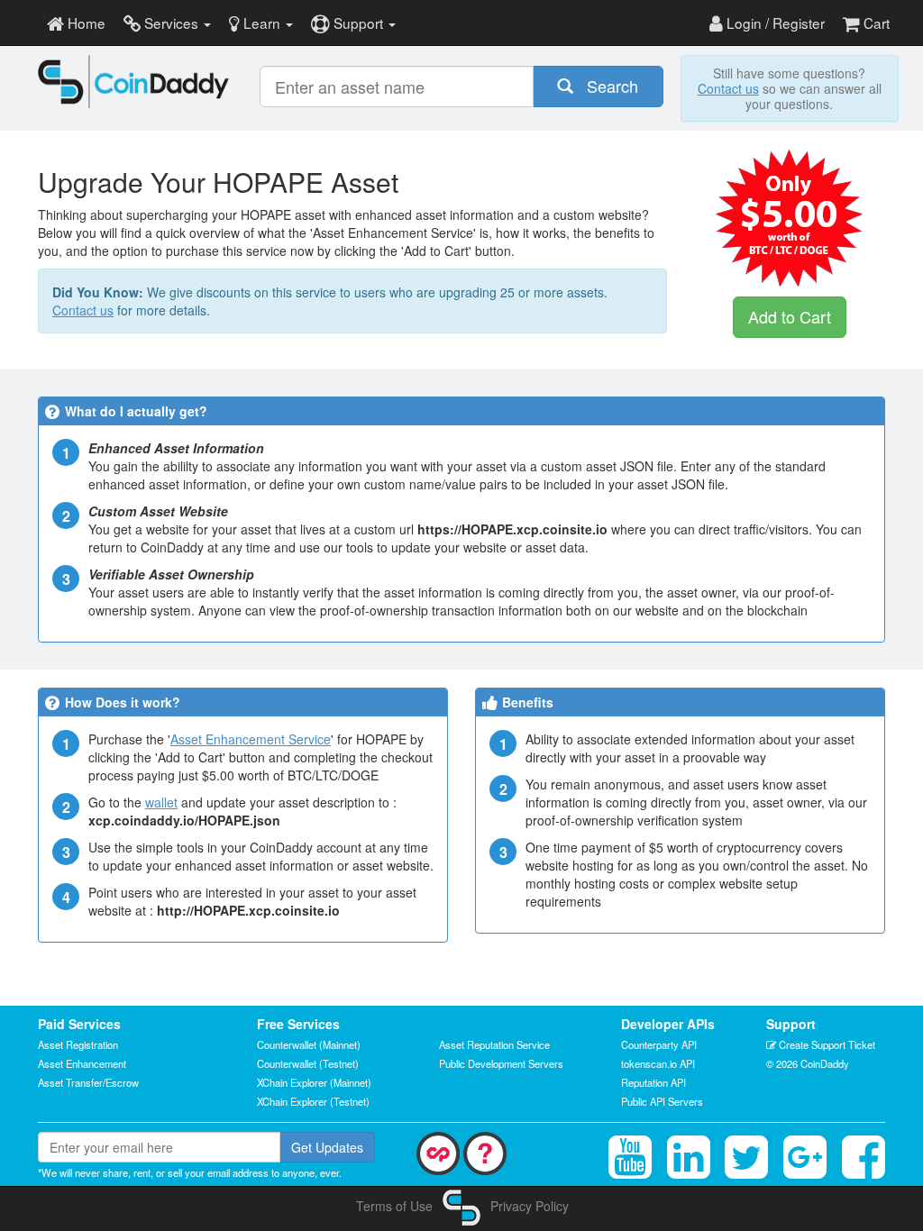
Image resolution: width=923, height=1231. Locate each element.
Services (171, 22)
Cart (875, 22)
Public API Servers (662, 1101)
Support (358, 22)
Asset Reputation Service (494, 1044)
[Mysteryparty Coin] (485, 1152)
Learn (262, 22)
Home (84, 22)
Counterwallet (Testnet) (308, 1063)
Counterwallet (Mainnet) (309, 1044)
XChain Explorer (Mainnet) (314, 1082)
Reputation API (653, 1082)
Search (605, 85)
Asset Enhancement (82, 1063)
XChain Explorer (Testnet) (313, 1101)
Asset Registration (78, 1044)
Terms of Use (394, 1206)
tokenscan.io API (658, 1063)
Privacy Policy (529, 1206)
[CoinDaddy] (134, 81)
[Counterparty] (438, 1152)
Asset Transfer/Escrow (88, 1082)
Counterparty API (659, 1044)
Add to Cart (789, 316)
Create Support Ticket (825, 1044)
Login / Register (774, 22)
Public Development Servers (501, 1063)
